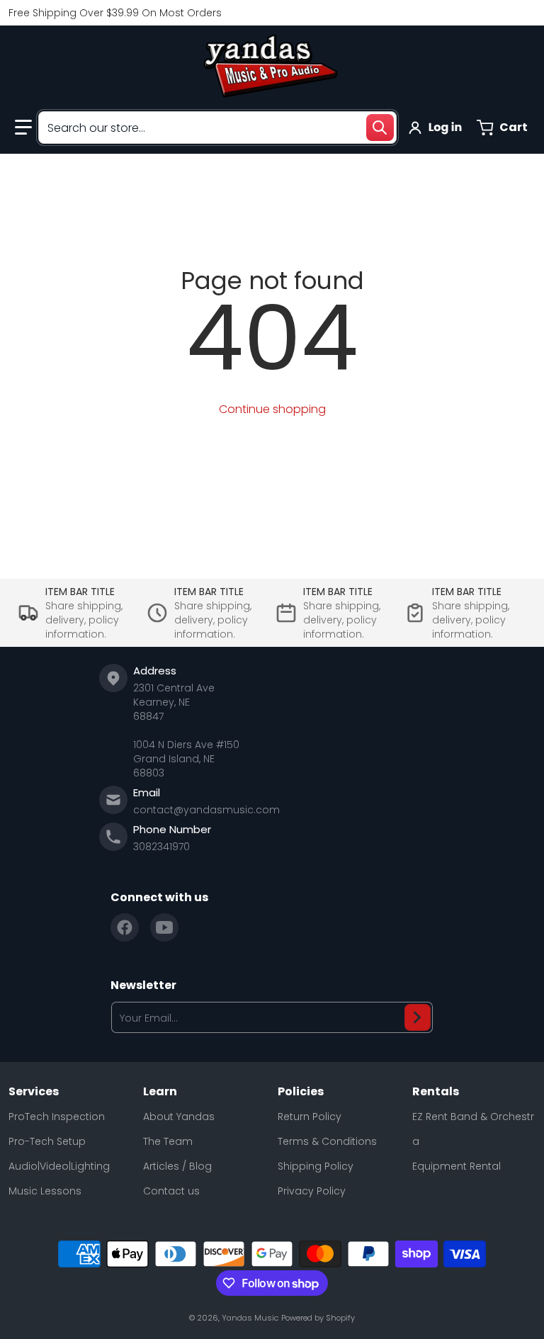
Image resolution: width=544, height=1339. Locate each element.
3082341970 (161, 847)
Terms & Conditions (327, 1141)
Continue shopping (272, 409)
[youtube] (164, 927)
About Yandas (179, 1116)
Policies (301, 1092)
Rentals (435, 1092)
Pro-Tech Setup (47, 1141)
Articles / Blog (177, 1166)
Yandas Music (250, 1317)
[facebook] (124, 927)
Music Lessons (44, 1191)
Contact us (171, 1191)
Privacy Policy (312, 1191)
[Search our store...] (379, 127)
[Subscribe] (417, 1017)
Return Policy (309, 1116)
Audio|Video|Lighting (59, 1166)
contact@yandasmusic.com (206, 810)
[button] (23, 127)
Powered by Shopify (318, 1317)
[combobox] (217, 127)
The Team (168, 1141)
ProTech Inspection (56, 1116)
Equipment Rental (456, 1166)
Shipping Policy (315, 1166)
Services (33, 1092)
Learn (160, 1092)
